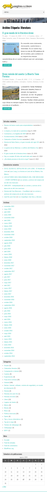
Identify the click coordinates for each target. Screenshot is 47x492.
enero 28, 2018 (22, 79)
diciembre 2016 (9, 297)
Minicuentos (40, 38)
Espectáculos (8, 377)
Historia (6, 391)
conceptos (22, 82)
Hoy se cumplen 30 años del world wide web (18, 156)
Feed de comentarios (10, 445)
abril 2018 (7, 251)
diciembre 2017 (9, 263)
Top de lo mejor (9, 422)
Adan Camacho (7, 38)
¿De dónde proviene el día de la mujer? (16, 159)
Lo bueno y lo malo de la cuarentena (15, 131)
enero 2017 (7, 294)
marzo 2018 (8, 254)
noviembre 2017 (9, 265)
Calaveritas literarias (10, 368)
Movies (6, 408)
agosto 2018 (8, 243)
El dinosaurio (21, 38)
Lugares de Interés (10, 402)
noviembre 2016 (9, 299)
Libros (37, 36)
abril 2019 (7, 220)
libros (27, 38)
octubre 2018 (8, 237)
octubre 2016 (8, 302)
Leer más (7, 65)
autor (14, 38)
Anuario (6, 365)
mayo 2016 (7, 316)
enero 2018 (7, 260)
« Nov (4, 486)
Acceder (6, 440)
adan (6, 36)
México (6, 405)
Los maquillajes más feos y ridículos (30, 197)
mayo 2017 (7, 282)
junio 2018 (7, 249)
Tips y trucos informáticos (12, 419)
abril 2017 (7, 285)
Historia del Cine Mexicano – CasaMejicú (17, 191)
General (6, 382)
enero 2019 (7, 229)
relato (4, 40)
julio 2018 (7, 246)
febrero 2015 (8, 342)
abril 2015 (7, 336)
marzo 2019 (8, 223)
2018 (3, 82)
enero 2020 (7, 215)
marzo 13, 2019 (16, 36)
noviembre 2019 (9, 217)
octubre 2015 (8, 330)
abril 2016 (7, 319)
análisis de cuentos (12, 82)
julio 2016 (7, 311)
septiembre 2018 (9, 240)
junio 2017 (7, 280)
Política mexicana (10, 413)
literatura (33, 38)
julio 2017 (7, 277)
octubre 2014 (8, 353)
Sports (6, 416)
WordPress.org (9, 448)
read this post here (10, 197)
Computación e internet (11, 371)
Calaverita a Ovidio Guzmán (13, 139)
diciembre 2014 (9, 347)
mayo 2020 (7, 209)
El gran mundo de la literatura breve (17, 33)
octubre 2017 (8, 268)
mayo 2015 (7, 333)
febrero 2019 (8, 226)
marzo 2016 (8, 322)
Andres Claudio (9, 79)
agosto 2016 (8, 308)
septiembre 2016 (9, 305)
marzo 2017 (8, 288)
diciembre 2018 (9, 232)
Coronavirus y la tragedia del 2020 (15, 134)
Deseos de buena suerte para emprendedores (18, 125)
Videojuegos (8, 428)
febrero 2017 (8, 291)
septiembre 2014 (9, 356)
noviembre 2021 (9, 206)
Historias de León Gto (11, 394)
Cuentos (32, 36)
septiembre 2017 (9, 271)
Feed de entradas (9, 443)
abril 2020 (7, 212)
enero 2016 (7, 328)
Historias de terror (9, 396)
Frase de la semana (10, 379)
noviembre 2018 (9, 234)
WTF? (6, 430)
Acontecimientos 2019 (11, 136)
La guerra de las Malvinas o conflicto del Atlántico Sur (21, 148)
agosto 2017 (8, 274)
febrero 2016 (8, 325)
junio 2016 (7, 314)
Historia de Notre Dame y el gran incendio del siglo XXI (21, 142)
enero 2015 (7, 345)
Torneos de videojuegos (11, 425)
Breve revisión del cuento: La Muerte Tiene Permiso (20, 75)
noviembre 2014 (9, 350)
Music (6, 411)
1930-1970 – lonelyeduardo (12, 185)
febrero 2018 (8, 257)
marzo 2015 (8, 339)
